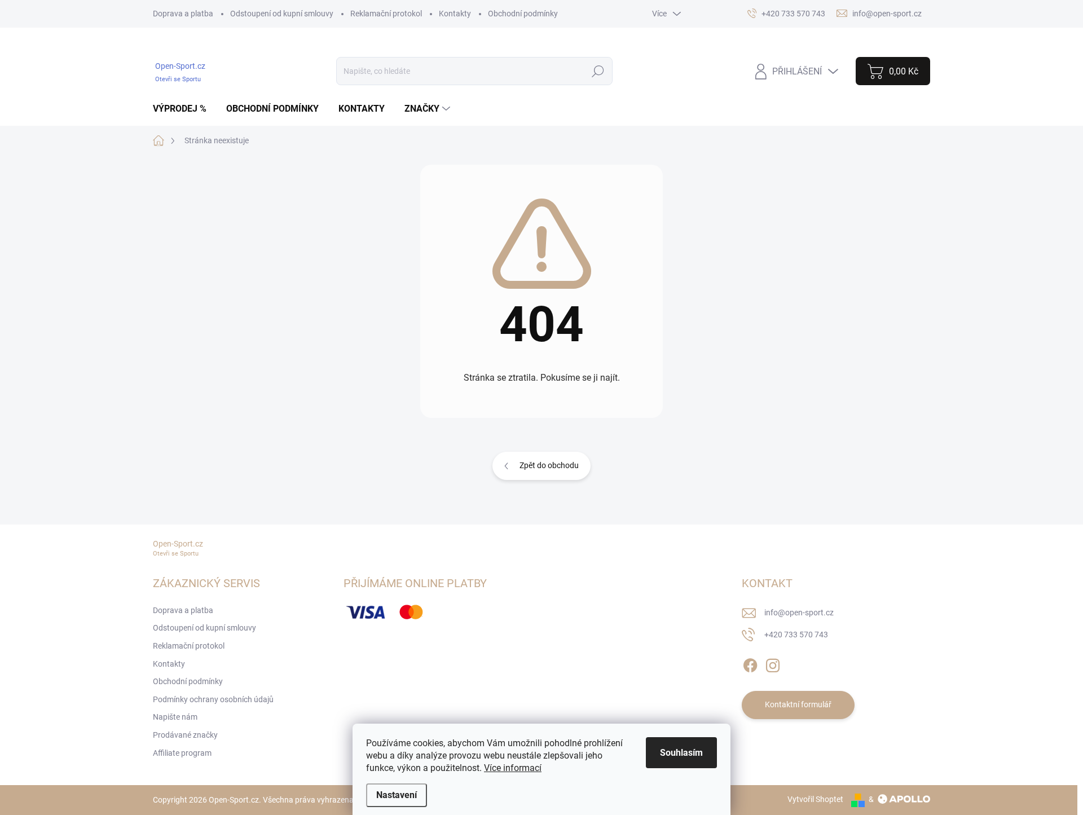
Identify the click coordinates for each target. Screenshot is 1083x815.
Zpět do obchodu (549, 465)
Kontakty (455, 13)
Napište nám (175, 716)
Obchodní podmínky (523, 13)
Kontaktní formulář (798, 704)
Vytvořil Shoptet (815, 799)
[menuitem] (184, 109)
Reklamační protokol (386, 13)
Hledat (598, 71)
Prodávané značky (185, 734)
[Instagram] (772, 663)
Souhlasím (681, 752)
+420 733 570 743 (796, 634)
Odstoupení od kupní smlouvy (281, 13)
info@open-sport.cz (799, 612)
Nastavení (396, 795)
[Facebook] (750, 663)
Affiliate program (182, 752)
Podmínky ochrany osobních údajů (213, 699)
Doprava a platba (183, 13)
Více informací (513, 768)
